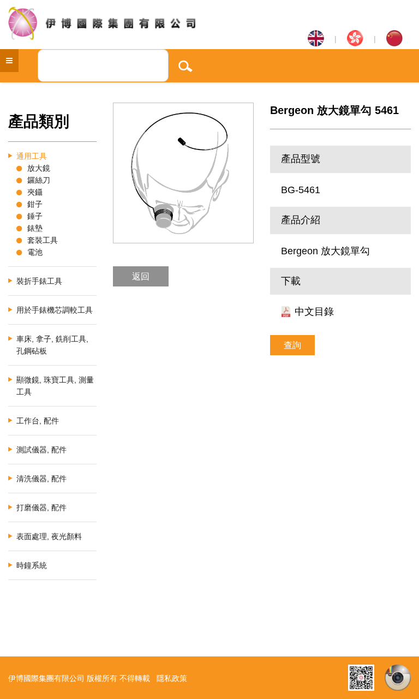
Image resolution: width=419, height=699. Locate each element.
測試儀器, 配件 (41, 449)
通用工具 (31, 156)
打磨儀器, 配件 (41, 507)
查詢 (292, 345)
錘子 (35, 216)
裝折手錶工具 (39, 281)
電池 (35, 252)
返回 (140, 276)
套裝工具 (42, 240)
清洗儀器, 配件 (41, 478)
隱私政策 (172, 678)
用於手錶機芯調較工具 (54, 310)
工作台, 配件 (37, 420)
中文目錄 (314, 311)
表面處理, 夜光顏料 (49, 536)
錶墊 (35, 228)
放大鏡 (38, 168)
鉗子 (35, 204)
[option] (183, 173)
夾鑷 (35, 192)
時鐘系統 (31, 565)
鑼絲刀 (38, 180)
